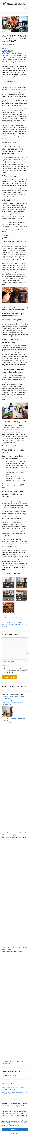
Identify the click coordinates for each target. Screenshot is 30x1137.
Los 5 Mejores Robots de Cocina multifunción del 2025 (14, 485)
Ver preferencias (15, 1133)
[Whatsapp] (12, 51)
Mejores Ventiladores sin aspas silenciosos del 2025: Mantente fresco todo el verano (15, 624)
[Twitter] (6, 51)
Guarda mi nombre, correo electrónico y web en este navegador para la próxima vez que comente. (15, 670)
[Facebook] (3, 51)
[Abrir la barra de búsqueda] (22, 9)
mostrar (14, 81)
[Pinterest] (9, 51)
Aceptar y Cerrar (15, 1129)
